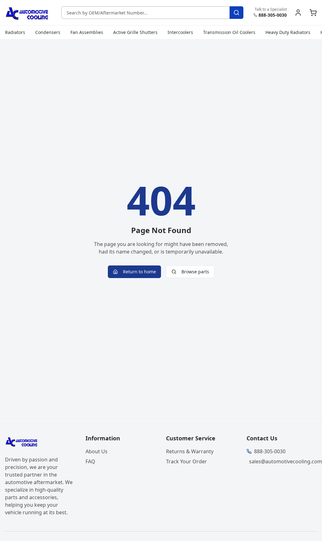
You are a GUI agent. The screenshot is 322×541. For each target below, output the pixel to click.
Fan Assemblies (86, 32)
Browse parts (195, 272)
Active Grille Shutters (135, 32)
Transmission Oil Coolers (229, 32)
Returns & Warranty (190, 451)
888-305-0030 (272, 15)
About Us (97, 451)
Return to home (139, 272)
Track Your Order (186, 461)
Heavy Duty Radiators (287, 32)
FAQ (90, 461)
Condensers (47, 32)
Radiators (15, 32)
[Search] (236, 12)
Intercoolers (180, 32)
